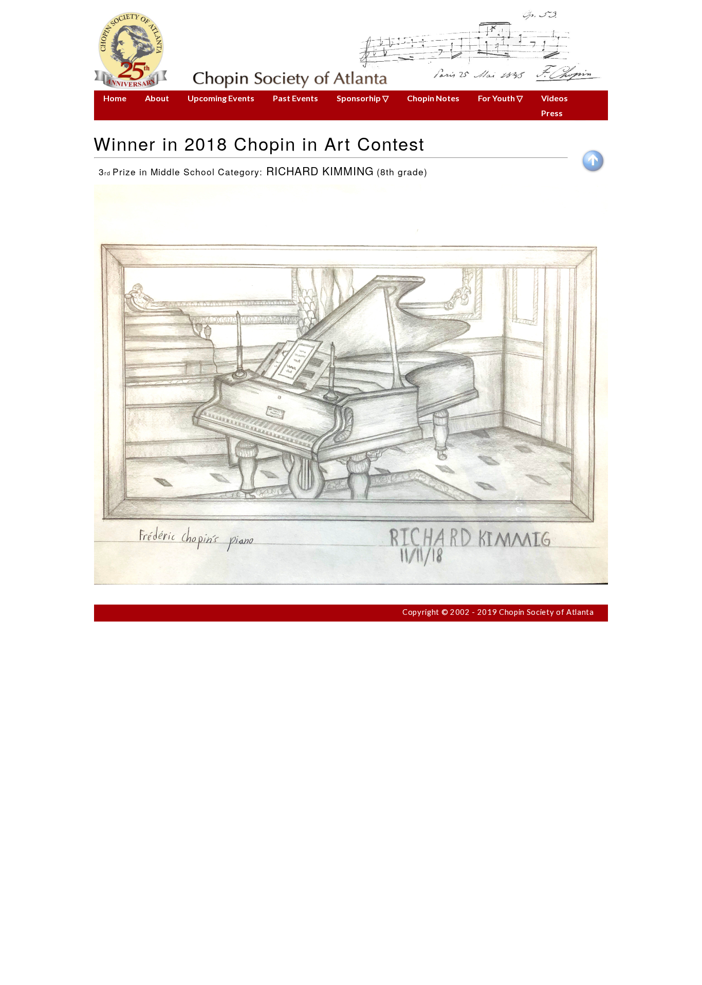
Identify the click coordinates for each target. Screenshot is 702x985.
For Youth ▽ (500, 98)
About (157, 98)
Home (114, 98)
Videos (554, 98)
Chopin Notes (433, 98)
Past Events (295, 98)
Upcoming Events (221, 98)
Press (552, 113)
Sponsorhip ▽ (363, 98)
